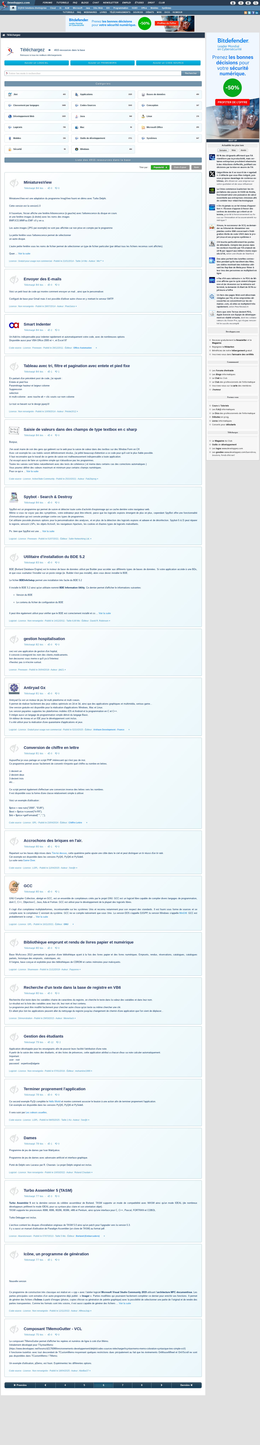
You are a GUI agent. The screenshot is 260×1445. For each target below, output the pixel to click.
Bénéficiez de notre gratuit (232, 350)
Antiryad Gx (34, 687)
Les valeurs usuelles (36, 1112)
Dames (30, 1138)
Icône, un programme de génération (56, 1254)
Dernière (185, 1385)
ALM (67, 8)
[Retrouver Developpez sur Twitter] (249, 12)
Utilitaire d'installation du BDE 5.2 (54, 556)
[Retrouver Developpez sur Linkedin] (256, 12)
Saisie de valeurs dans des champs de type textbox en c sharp (80, 429)
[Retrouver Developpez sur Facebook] (253, 12)
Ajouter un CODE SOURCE (168, 63)
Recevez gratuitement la (229, 340)
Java (88, 8)
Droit (151, 2)
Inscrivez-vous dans (233, 354)
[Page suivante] (161, 1385)
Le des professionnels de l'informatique (233, 382)
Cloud (53, 8)
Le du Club (222, 441)
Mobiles (154, 8)
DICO (167, 12)
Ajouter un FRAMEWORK (102, 63)
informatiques (222, 421)
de (224, 444)
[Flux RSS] (245, 12)
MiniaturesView (38, 182)
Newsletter (110, 2)
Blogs (85, 2)
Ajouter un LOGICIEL (36, 63)
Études (139, 2)
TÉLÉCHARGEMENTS (120, 12)
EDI (108, 8)
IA (60, 8)
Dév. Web (98, 8)
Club (161, 2)
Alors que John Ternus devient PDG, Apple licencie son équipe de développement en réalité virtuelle (237, 318)
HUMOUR (177, 12)
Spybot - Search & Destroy (48, 497)
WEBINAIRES (90, 12)
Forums (47, 2)
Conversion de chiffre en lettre (51, 747)
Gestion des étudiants (43, 1036)
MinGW (183, 913)
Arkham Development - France (108, 729)
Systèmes (166, 8)
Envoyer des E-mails (42, 279)
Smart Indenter (37, 324)
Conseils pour (224, 425)
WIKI (159, 12)
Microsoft (77, 8)
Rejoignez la (223, 347)
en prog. (220, 417)
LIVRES (103, 12)
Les (223, 370)
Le (215, 378)
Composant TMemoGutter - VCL (53, 1329)
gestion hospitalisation (44, 639)
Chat (95, 2)
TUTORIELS (68, 12)
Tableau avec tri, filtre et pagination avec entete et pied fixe (77, 366)
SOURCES (138, 12)
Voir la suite (24, 253)
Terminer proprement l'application (54, 1089)
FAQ (74, 2)
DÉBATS (150, 12)
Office (144, 8)
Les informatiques (223, 374)
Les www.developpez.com (227, 448)
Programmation (120, 8)
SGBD (135, 8)
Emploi (126, 2)
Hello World (54, 1101)
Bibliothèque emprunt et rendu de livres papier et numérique (79, 942)
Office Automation (82, 348)
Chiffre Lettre (75, 822)
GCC (28, 886)
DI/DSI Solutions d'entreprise (32, 8)
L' (216, 390)
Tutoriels (62, 2)
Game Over (29, 860)
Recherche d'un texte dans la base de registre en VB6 (72, 987)
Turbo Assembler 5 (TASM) (48, 1190)
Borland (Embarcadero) (88, 1236)
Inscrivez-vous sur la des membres (231, 386)
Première (21, 1385)
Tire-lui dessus (59, 853)
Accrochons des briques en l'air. (53, 840)
